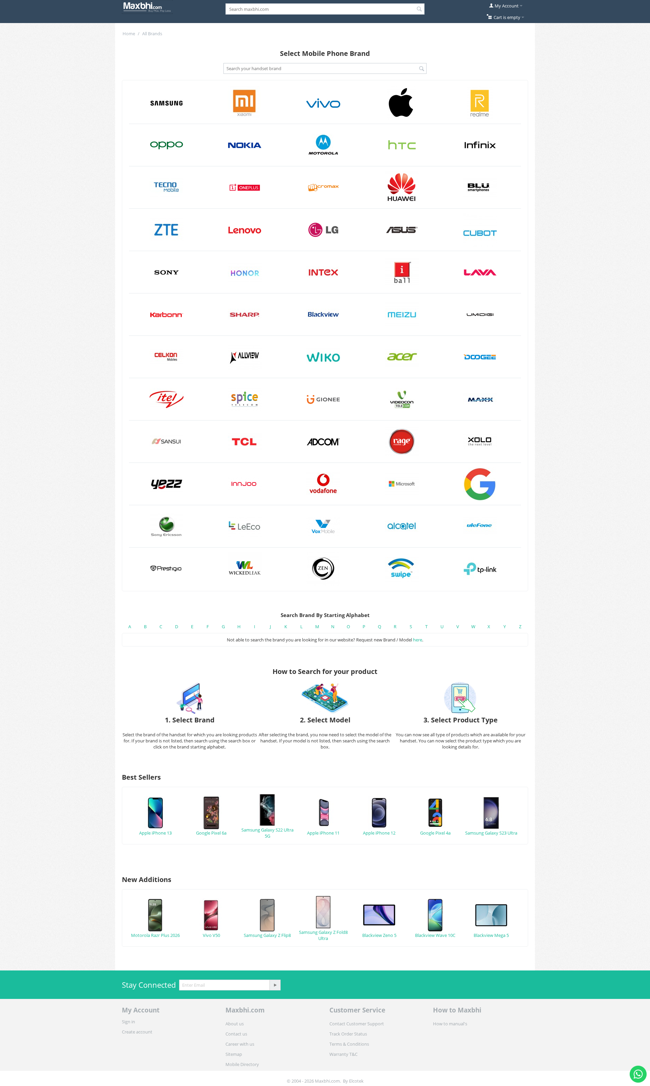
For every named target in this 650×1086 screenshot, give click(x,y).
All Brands (152, 33)
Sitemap (233, 1054)
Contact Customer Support (356, 1024)
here (417, 640)
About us (234, 1024)
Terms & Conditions (349, 1044)
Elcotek (356, 1081)
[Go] (274, 985)
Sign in (128, 1022)
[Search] (419, 9)
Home (129, 33)
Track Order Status (348, 1034)
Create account (137, 1032)
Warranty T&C (343, 1054)
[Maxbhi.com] (147, 6)
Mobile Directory (242, 1064)
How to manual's (450, 1024)
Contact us (236, 1034)
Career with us (239, 1044)
